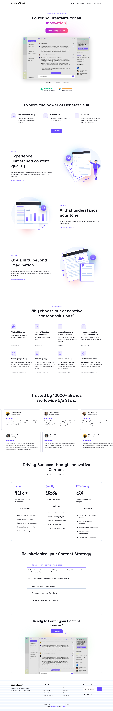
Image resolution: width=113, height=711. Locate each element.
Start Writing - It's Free (56, 31)
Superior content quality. (43, 586)
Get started (25, 508)
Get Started (56, 631)
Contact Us (97, 3)
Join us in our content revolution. (47, 565)
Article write (46, 698)
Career (89, 3)
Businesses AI (46, 690)
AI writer (45, 687)
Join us (56, 506)
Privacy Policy (54, 707)
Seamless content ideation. (44, 593)
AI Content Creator (48, 695)
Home (72, 3)
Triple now (87, 508)
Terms (64, 707)
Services (65, 690)
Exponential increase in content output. (50, 578)
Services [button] (80, 3)
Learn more (56, 130)
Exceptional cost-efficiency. (45, 600)
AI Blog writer (46, 693)
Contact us (66, 695)
